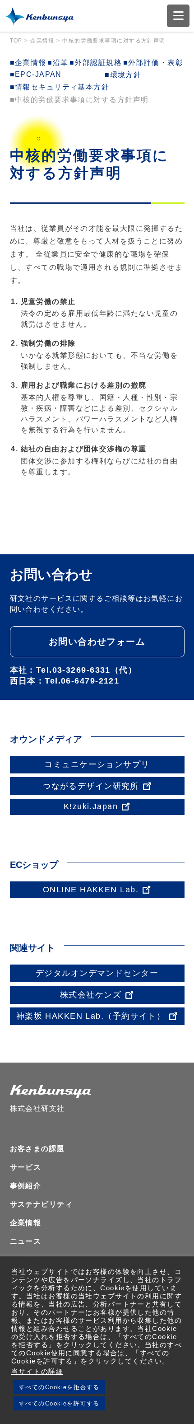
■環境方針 (123, 75)
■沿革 (57, 62)
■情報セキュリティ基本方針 (60, 87)
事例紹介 (26, 1186)
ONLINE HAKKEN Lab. (91, 889)
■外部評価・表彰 (153, 62)
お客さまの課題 (37, 1148)
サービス (26, 1167)
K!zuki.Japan (91, 806)
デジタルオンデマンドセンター (97, 973)
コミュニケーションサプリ (96, 764)
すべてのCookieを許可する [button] (59, 1403)
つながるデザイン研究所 (90, 786)
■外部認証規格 (95, 62)
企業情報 (26, 1223)
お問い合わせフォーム (97, 641)
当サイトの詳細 (37, 1371)
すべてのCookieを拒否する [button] (59, 1387)
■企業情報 (28, 62)
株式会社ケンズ (90, 994)
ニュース (26, 1241)
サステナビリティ (41, 1204)
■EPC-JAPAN (36, 74)
